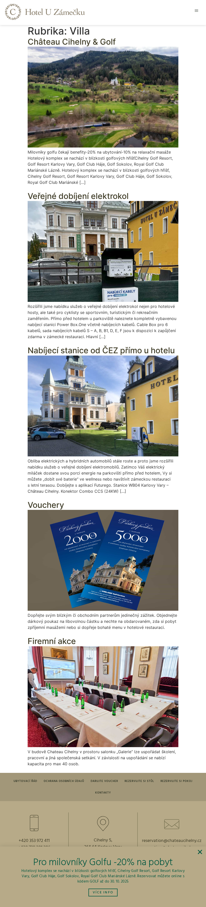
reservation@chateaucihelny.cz (171, 840)
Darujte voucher (104, 781)
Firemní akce (52, 641)
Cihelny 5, (103, 840)
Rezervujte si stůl (139, 781)
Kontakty (103, 793)
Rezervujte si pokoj (176, 781)
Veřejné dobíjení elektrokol (78, 196)
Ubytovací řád (25, 781)
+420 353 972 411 (34, 840)
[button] (196, 10)
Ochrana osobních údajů (64, 781)
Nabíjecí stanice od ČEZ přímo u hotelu (101, 350)
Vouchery (46, 505)
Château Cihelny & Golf (72, 42)
